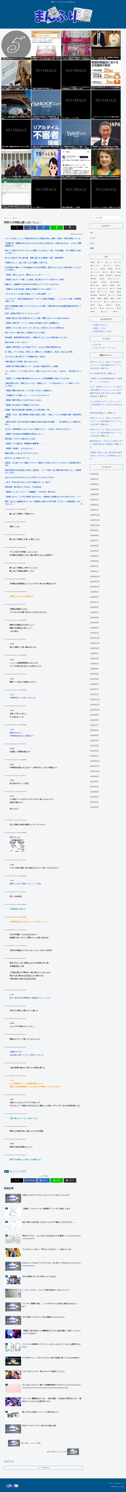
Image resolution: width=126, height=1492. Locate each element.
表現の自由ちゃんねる (102, 331)
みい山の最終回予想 (98, 373)
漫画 (24, 1171)
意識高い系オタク (101, 325)
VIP (7, 1171)
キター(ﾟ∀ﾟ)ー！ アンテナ (104, 348)
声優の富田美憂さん (98, 413)
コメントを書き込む (43, 1467)
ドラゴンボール (16, 1171)
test (104, 382)
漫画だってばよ (100, 328)
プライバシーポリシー (116, 1483)
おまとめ (97, 345)
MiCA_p (117, 405)
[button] (70, 227)
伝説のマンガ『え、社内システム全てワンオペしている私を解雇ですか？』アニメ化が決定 (106, 365)
